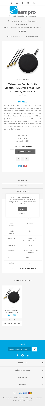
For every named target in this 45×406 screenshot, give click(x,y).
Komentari (22, 186)
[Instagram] (22, 355)
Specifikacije (22, 181)
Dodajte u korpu (26, 152)
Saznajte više (22, 213)
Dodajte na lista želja (18, 159)
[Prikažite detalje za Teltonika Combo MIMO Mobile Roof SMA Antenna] (12, 295)
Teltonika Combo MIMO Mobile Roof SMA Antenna (12, 313)
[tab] (22, 180)
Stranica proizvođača (28, 268)
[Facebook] (17, 355)
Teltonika (25, 79)
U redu (22, 209)
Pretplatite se (34, 349)
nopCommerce (27, 400)
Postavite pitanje (22, 191)
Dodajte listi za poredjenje (22, 159)
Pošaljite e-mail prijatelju (27, 159)
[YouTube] (27, 355)
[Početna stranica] (9, 21)
